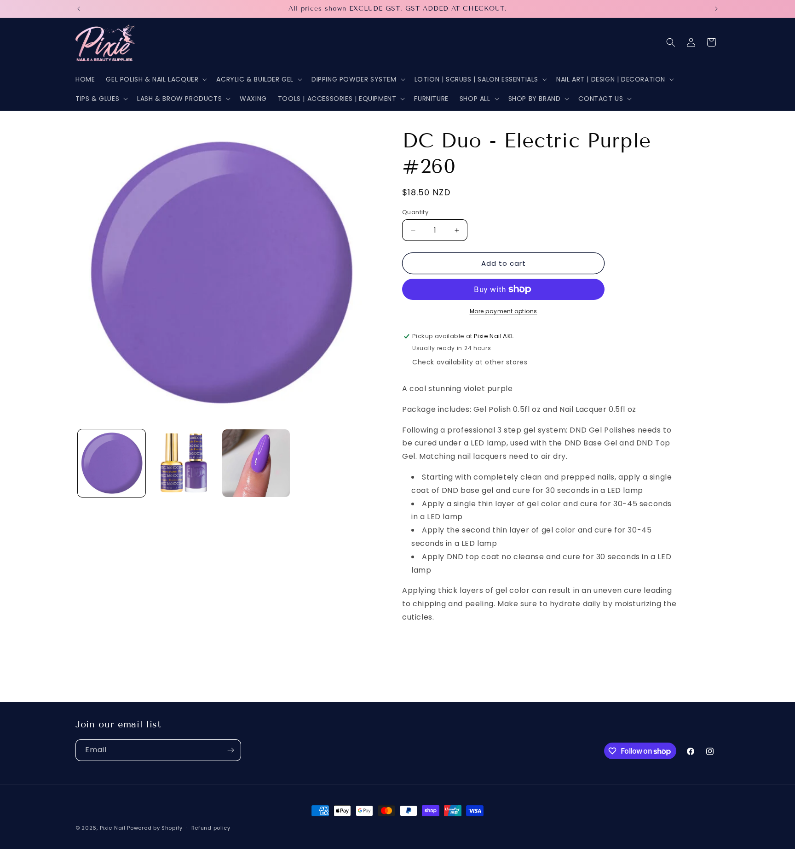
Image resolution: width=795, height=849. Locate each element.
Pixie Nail (113, 827)
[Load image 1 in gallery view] (111, 463)
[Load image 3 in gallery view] (256, 463)
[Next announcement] (716, 9)
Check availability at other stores (469, 362)
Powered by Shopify (155, 827)
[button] (155, 79)
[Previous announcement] (79, 9)
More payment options (503, 311)
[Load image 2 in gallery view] (184, 463)
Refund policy (210, 827)
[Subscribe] (230, 750)
